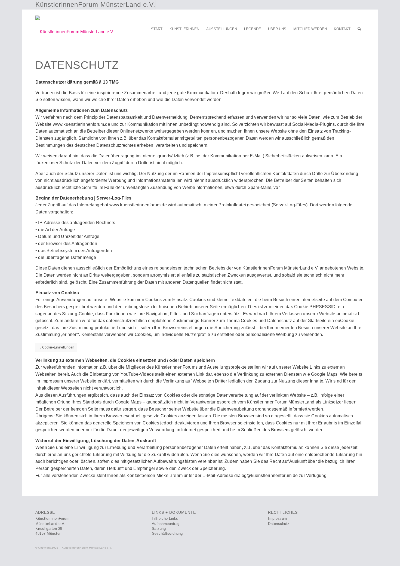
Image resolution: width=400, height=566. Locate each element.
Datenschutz (279, 524)
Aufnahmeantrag (166, 524)
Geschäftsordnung (167, 533)
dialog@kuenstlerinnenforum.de (266, 475)
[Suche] (359, 29)
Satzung (159, 529)
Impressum (277, 518)
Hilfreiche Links (165, 518)
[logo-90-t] (74, 30)
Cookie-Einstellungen (56, 347)
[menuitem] (156, 29)
